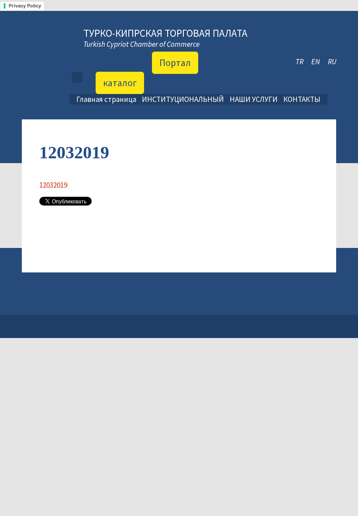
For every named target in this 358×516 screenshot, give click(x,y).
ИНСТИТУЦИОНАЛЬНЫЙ (183, 99)
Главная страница (106, 99)
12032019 (53, 185)
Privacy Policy (25, 6)
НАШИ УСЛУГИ (254, 99)
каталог (120, 83)
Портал (175, 62)
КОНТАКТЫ (301, 99)
